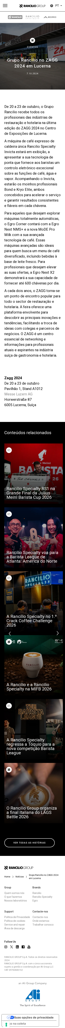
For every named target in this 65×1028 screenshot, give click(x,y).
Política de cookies (14, 920)
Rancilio (36, 893)
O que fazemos (13, 896)
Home (7, 876)
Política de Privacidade (17, 917)
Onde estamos (40, 920)
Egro (35, 900)
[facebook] (23, 946)
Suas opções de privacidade (34, 1017)
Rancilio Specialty (42, 896)
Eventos (32, 47)
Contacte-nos (40, 917)
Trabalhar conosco (43, 924)
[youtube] (28, 946)
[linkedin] (17, 946)
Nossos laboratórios (15, 900)
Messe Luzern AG (18, 394)
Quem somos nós (14, 893)
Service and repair (14, 924)
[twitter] (11, 946)
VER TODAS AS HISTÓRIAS (29, 843)
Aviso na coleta (15, 1023)
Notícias (20, 876)
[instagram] (5, 946)
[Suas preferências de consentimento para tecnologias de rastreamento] (6, 1024)
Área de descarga (14, 928)
